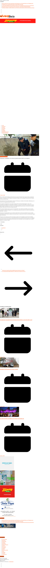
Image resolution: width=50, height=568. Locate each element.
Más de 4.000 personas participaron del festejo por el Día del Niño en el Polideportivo (17, 3)
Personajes (4, 546)
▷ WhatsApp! (11, 561)
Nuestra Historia (5, 132)
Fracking (3, 542)
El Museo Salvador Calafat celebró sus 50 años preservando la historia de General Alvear (18, 7)
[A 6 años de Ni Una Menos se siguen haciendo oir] (9, 416)
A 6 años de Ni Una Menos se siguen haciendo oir (12, 418)
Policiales (3, 128)
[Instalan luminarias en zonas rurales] (9, 367)
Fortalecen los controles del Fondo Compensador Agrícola (12, 4)
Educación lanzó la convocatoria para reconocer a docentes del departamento (16, 6)
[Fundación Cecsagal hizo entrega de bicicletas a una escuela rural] (9, 317)
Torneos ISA (4, 554)
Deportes (3, 126)
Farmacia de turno (5, 131)
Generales (4, 543)
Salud (3, 551)
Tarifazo (3, 553)
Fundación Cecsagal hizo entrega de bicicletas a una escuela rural (16, 319)
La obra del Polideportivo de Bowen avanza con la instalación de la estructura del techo (18, 5)
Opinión (3, 127)
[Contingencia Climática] (8, 527)
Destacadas (2, 156)
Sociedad (3, 130)
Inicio (3, 125)
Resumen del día (5, 550)
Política (3, 129)
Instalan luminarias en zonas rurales (9, 369)
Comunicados (4, 539)
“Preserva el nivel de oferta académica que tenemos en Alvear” (13, 270)
